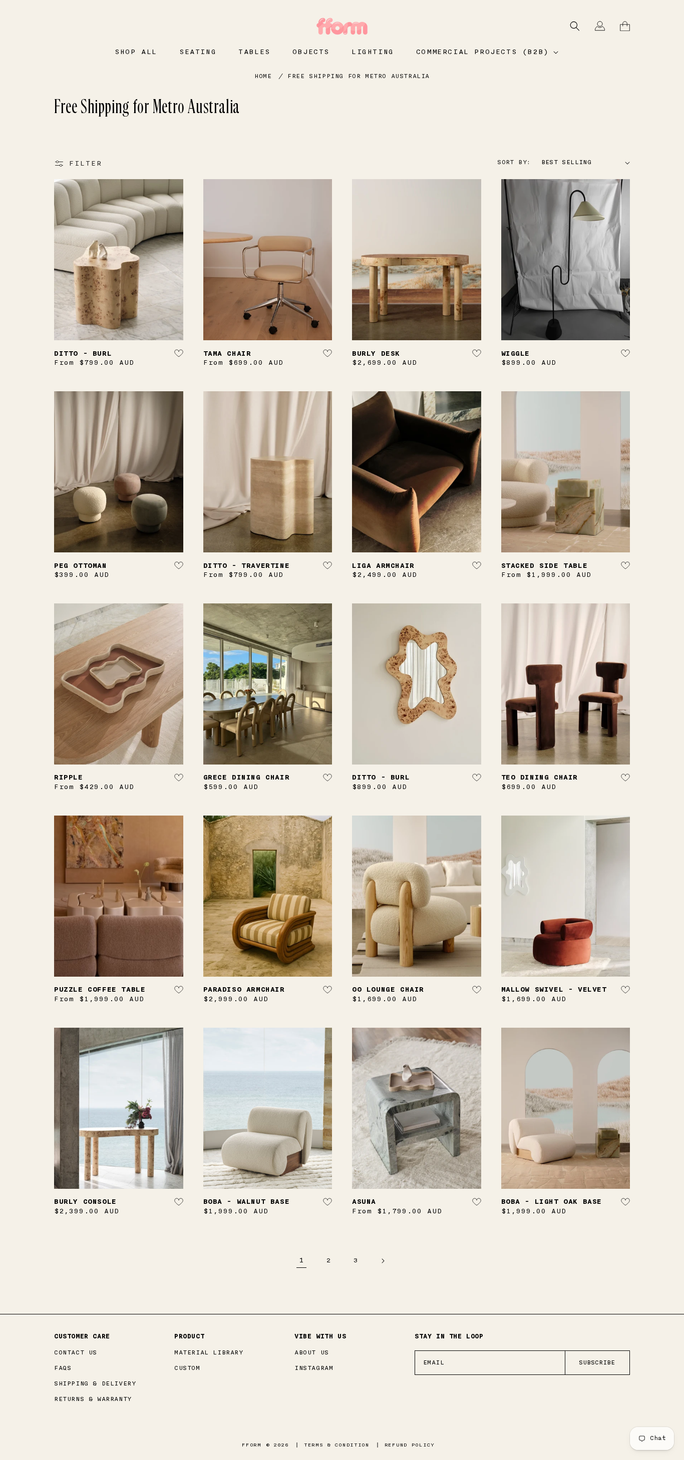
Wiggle (515, 353)
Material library (208, 1352)
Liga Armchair (383, 565)
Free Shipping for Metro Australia (358, 76)
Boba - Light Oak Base (551, 1201)
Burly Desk (376, 353)
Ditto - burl (83, 353)
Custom (187, 1367)
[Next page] (383, 1261)
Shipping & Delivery (95, 1383)
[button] (486, 52)
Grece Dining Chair (246, 777)
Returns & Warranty (93, 1398)
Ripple (68, 777)
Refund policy (410, 1445)
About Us (311, 1352)
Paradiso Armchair (244, 989)
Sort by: (514, 162)
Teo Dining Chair (539, 777)
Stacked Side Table (544, 565)
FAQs (62, 1367)
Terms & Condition (337, 1445)
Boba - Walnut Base (246, 1201)
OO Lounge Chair (388, 989)
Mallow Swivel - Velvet (554, 989)
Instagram (313, 1367)
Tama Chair (227, 353)
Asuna (364, 1201)
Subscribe (597, 1362)
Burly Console (85, 1201)
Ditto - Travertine (246, 565)
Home (262, 76)
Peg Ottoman (80, 565)
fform (251, 1445)
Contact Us (75, 1352)
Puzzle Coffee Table (99, 989)
